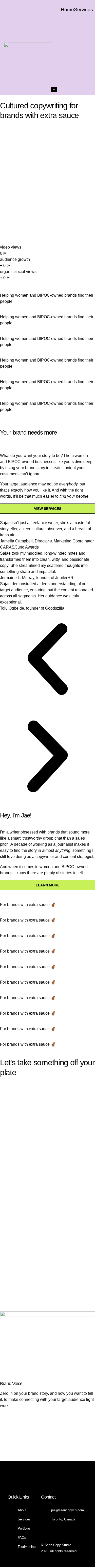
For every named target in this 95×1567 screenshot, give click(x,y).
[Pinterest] (55, 1480)
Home (67, 9)
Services (83, 9)
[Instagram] (40, 1480)
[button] (47, 660)
